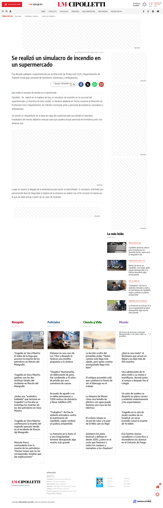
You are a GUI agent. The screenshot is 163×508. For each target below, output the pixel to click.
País (108, 483)
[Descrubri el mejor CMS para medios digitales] (142, 503)
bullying (18, 16)
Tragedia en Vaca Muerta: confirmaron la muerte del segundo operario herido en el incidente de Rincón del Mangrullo (27, 426)
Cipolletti (53, 11)
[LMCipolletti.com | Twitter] (148, 11)
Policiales (64, 11)
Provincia (75, 11)
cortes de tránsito (48, 16)
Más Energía (103, 11)
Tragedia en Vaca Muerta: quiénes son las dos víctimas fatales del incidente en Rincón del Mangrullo (27, 380)
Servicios (126, 486)
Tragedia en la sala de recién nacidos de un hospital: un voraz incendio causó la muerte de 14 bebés (134, 418)
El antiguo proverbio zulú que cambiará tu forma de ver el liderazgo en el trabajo (99, 382)
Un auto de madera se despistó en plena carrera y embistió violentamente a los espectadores (135, 397)
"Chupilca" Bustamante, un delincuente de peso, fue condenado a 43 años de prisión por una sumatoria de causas (63, 377)
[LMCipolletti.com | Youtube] (158, 11)
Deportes (109, 481)
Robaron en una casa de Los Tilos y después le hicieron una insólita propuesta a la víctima (62, 357)
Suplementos (111, 486)
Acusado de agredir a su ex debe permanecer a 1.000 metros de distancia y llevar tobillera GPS (63, 397)
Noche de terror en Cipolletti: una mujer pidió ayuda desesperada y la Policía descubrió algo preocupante (139, 270)
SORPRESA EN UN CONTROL (138, 301)
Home (43, 11)
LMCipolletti (80, 52)
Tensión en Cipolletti (137, 261)
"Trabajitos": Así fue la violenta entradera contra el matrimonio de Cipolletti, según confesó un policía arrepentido (140, 290)
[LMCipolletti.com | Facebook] (144, 11)
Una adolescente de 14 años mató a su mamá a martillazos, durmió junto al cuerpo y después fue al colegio (135, 377)
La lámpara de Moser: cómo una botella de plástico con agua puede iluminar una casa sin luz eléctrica (98, 402)
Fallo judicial (134, 281)
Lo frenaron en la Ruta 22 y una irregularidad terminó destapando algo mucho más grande (140, 309)
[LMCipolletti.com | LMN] (35, 4)
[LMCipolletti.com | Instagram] (153, 11)
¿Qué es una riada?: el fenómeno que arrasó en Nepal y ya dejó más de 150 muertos (134, 357)
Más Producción (88, 11)
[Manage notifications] (157, 494)
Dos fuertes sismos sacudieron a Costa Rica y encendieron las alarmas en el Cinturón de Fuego (135, 438)
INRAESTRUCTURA (135, 243)
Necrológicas (116, 11)
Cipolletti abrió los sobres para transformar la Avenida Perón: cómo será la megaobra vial (139, 251)
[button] (3, 11)
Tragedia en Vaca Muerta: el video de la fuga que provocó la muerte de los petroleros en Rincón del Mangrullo (27, 358)
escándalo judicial (31, 16)
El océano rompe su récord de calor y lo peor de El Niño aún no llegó (98, 420)
